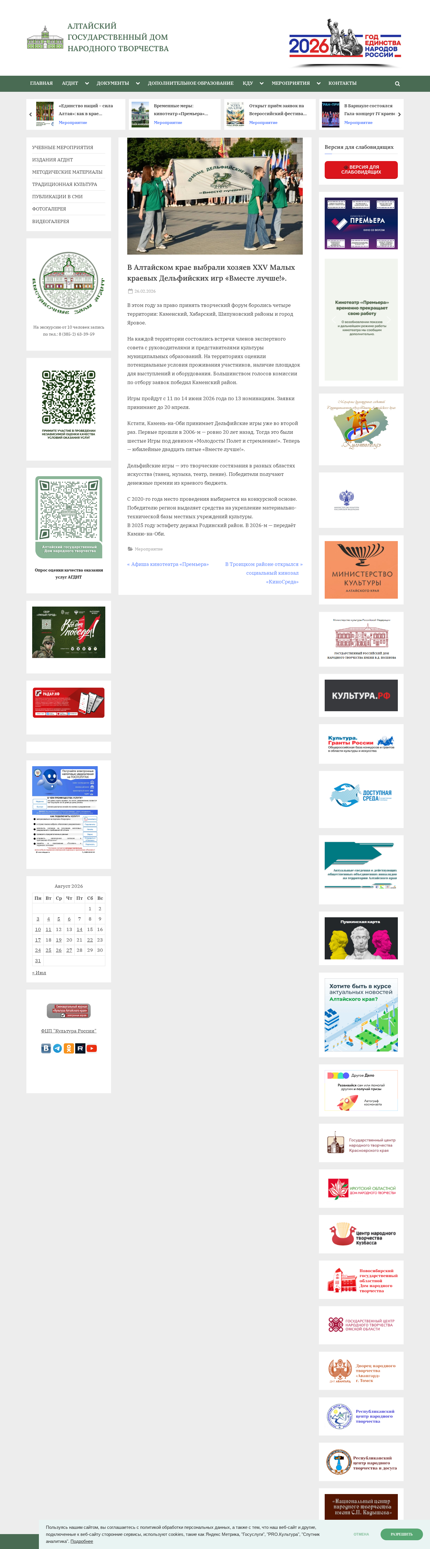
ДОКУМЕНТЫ (113, 83)
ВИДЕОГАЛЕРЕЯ (50, 221)
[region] (299, 37)
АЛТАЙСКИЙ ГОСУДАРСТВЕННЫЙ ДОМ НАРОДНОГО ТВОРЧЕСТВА (118, 37)
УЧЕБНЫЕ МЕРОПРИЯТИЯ (62, 147)
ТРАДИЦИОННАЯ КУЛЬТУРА (64, 184)
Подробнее (81, 1541)
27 (69, 950)
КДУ (248, 83)
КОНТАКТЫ (342, 83)
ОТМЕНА (361, 1534)
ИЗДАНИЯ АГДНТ (52, 159)
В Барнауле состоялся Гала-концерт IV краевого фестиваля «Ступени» (277, 110)
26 (59, 950)
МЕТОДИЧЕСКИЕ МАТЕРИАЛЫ (67, 172)
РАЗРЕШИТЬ (402, 1534)
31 (38, 960)
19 (59, 940)
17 (38, 940)
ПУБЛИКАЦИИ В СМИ (57, 196)
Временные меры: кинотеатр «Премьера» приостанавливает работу (88, 110)
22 (90, 940)
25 (48, 950)
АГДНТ (70, 83)
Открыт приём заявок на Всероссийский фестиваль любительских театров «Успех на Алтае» (183, 110)
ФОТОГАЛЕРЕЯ (49, 209)
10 (38, 929)
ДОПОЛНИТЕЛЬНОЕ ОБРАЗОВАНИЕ (190, 83)
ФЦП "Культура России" (69, 1031)
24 (38, 950)
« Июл (39, 972)
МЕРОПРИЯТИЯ (291, 83)
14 (79, 929)
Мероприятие (73, 122)
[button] (333, 319)
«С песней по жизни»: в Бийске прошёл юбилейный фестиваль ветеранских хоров (370, 110)
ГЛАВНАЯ (41, 83)
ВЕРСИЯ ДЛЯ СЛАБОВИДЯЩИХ (361, 170)
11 (48, 929)
